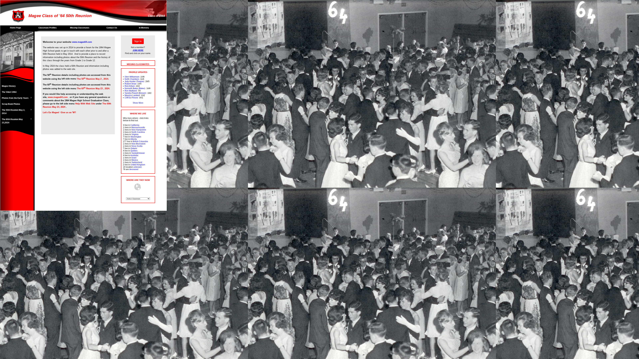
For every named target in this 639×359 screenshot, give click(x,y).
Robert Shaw (130, 84)
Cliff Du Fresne (131, 98)
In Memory (144, 28)
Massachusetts (138, 127)
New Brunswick (138, 144)
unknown (137, 167)
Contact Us (111, 28)
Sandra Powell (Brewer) (135, 93)
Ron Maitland (131, 91)
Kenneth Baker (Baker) (135, 88)
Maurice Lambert (132, 95)
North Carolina (138, 132)
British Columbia (140, 141)
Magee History (9, 86)
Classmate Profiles (47, 28)
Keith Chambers (132, 79)
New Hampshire (138, 130)
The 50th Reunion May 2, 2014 (12, 112)
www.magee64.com (82, 42)
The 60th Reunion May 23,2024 (11, 121)
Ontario (133, 148)
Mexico (134, 160)
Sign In (138, 41)
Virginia (134, 134)
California (134, 125)
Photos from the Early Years (14, 98)
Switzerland (136, 162)
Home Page (15, 28)
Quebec (134, 151)
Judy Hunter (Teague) (134, 81)
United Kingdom (137, 165)
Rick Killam (130, 86)
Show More (138, 103)
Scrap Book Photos (11, 104)
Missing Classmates (79, 28)
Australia (134, 155)
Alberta (133, 139)
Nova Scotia (136, 146)
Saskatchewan (138, 153)
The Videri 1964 (9, 92)
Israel (133, 158)
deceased (133, 169)
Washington (135, 137)
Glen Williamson (132, 77)
